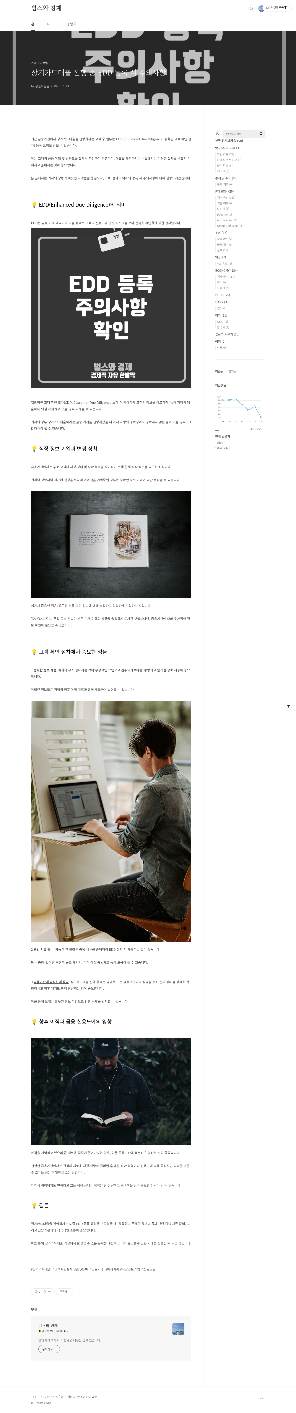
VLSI (220, 257)
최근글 (219, 371)
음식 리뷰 (225, 165)
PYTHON (224, 191)
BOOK (222, 295)
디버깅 (223, 209)
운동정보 (224, 239)
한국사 (223, 327)
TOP (261, 1398)
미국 (221, 347)
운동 (221, 233)
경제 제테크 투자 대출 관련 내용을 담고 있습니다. (69, 1340)
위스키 (223, 171)
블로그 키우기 (227, 334)
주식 (221, 282)
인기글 (232, 371)
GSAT (222, 321)
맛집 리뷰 (225, 154)
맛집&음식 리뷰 (228, 148)
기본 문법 (225, 197)
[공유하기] (44, 1292)
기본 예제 (225, 203)
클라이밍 (224, 244)
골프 (222, 250)
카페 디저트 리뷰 (229, 160)
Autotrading (227, 220)
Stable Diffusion (229, 226)
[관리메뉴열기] (288, 706)
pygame (224, 214)
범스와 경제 (46, 8)
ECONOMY (226, 270)
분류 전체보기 (229, 140)
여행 (220, 341)
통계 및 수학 (225, 178)
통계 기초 (225, 184)
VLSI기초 (224, 263)
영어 (221, 308)
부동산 (223, 288)
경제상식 (226, 277)
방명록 (71, 23)
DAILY (222, 302)
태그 (50, 23)
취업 (221, 315)
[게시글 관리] (49, 1292)
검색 (251, 8)
